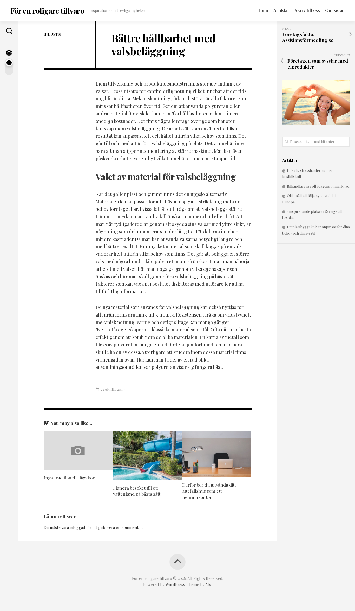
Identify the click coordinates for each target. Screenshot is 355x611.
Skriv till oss (307, 10)
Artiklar (281, 10)
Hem (263, 10)
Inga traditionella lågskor (69, 478)
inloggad (77, 527)
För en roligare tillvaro (47, 10)
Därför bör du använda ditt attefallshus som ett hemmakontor (209, 491)
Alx (208, 584)
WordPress (175, 584)
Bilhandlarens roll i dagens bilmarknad (318, 186)
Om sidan (335, 10)
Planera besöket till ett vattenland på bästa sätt (136, 491)
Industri (52, 34)
